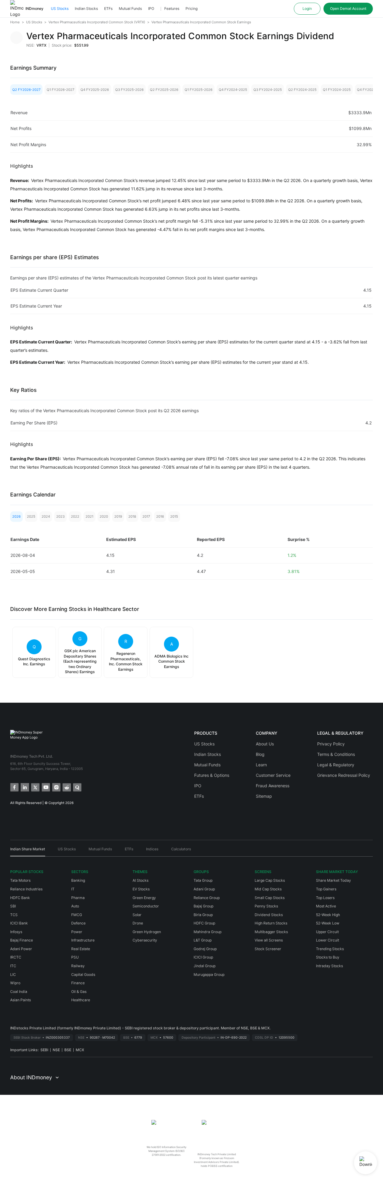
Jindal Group (204, 966)
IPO (151, 8)
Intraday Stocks (329, 966)
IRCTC (15, 957)
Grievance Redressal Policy (343, 775)
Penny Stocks (266, 906)
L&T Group (203, 940)
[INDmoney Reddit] (66, 787)
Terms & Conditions (336, 754)
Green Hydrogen (147, 932)
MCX (80, 1050)
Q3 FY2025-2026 (129, 90)
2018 (132, 516)
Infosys (16, 932)
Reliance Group (207, 897)
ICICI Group (203, 957)
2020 (104, 516)
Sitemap (264, 796)
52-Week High (328, 915)
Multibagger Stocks (271, 932)
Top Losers (325, 897)
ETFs (108, 8)
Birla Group (203, 915)
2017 (146, 516)
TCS (14, 915)
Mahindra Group (207, 932)
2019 (118, 516)
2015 (174, 516)
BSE (67, 1050)
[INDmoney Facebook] (14, 787)
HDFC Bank (20, 897)
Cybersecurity (145, 940)
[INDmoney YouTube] (45, 787)
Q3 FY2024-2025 (267, 90)
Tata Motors (20, 880)
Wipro (15, 983)
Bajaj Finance (21, 940)
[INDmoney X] (35, 787)
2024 (46, 516)
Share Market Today (333, 880)
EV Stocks (141, 889)
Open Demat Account (348, 8)
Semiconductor (146, 906)
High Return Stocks (271, 923)
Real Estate (80, 949)
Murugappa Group (209, 974)
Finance (78, 983)
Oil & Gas (78, 991)
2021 (89, 516)
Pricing (191, 8)
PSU (75, 957)
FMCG (76, 915)
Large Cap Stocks (270, 880)
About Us (265, 743)
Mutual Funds (130, 8)
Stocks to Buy (327, 957)
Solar (137, 915)
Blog (260, 754)
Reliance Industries (26, 889)
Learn (261, 764)
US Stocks (60, 8)
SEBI (44, 1050)
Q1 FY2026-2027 (60, 90)
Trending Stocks (330, 949)
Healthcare (80, 1000)
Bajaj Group (203, 906)
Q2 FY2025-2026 (164, 90)
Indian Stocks (86, 8)
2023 (60, 516)
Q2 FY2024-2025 (302, 90)
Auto (75, 906)
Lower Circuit (327, 940)
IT (73, 889)
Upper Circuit (327, 932)
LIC (13, 974)
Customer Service (273, 775)
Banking (78, 880)
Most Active (326, 906)
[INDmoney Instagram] (56, 787)
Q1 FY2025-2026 (198, 90)
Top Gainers (326, 889)
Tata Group (203, 880)
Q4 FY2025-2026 (94, 90)
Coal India (18, 991)
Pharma (78, 897)
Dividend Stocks (269, 915)
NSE (56, 1050)
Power (76, 932)
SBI (13, 906)
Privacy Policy (331, 743)
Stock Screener (268, 949)
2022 (75, 516)
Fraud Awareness (272, 785)
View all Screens (269, 940)
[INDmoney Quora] (76, 787)
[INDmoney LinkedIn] (24, 787)
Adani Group (204, 889)
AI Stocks (140, 880)
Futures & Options (211, 775)
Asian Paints (20, 1000)
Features (171, 8)
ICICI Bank (19, 923)
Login (307, 8)
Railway (78, 966)
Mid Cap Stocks (268, 889)
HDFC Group (204, 923)
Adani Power (21, 949)
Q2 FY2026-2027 (26, 90)
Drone (138, 923)
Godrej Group (205, 949)
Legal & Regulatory (335, 764)
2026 (16, 516)
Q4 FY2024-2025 (233, 90)
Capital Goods (83, 974)
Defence (78, 923)
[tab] (27, 851)
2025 (31, 516)
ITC (13, 966)
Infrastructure (83, 940)
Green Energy (144, 897)
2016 (160, 516)
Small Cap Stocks (270, 897)
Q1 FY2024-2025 (337, 90)
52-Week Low (327, 923)
